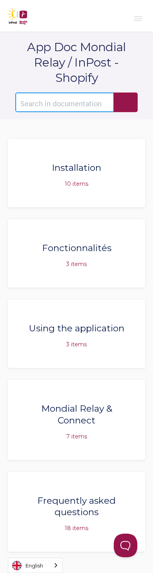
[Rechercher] (125, 102)
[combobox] (35, 565)
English (34, 565)
